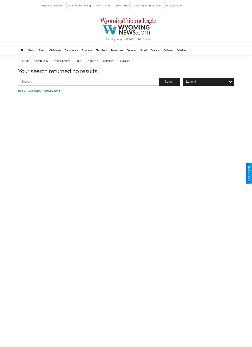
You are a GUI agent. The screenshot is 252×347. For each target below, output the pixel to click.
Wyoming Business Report (147, 5)
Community (41, 60)
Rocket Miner (122, 5)
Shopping (92, 60)
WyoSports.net (174, 5)
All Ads (25, 60)
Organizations (52, 90)
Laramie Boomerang (79, 5)
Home (21, 90)
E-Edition (145, 39)
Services (108, 60)
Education (124, 60)
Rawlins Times (103, 5)
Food (78, 60)
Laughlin (192, 81)
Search (169, 81)
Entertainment (61, 60)
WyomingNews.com (52, 5)
